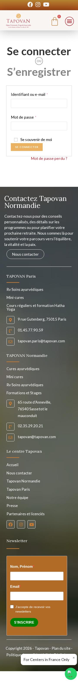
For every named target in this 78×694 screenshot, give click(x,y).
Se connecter (39, 51)
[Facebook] (10, 524)
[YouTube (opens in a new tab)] (46, 4)
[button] (69, 21)
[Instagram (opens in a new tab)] (38, 4)
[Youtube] (31, 524)
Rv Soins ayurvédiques (24, 385)
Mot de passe (23, 117)
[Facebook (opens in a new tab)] (31, 4)
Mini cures (14, 376)
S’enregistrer (39, 71)
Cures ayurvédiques (22, 368)
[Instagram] (21, 524)
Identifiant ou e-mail (29, 94)
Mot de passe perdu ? (49, 158)
